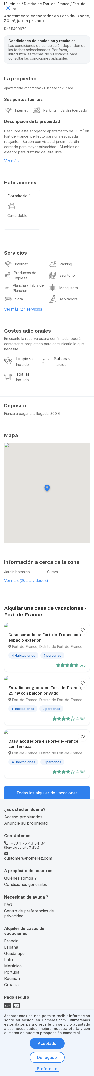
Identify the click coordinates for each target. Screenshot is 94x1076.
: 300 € (54, 413)
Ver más (11, 161)
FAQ (8, 904)
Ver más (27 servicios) (23, 309)
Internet (21, 110)
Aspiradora (69, 299)
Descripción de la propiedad (32, 121)
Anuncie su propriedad (26, 823)
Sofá (19, 299)
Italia (8, 959)
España (11, 947)
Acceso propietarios (23, 816)
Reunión (12, 978)
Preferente (47, 1068)
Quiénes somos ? (20, 878)
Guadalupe (14, 953)
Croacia (11, 984)
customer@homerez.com (28, 858)
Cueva (52, 572)
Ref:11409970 (15, 29)
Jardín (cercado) (75, 110)
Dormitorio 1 (19, 195)
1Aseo (68, 88)
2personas (33, 88)
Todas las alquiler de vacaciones (47, 792)
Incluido (22, 364)
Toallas (23, 374)
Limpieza (24, 358)
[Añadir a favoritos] (82, 630)
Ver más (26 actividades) (26, 580)
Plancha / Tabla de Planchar (28, 288)
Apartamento (13, 88)
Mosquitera (68, 288)
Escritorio (67, 275)
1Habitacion (52, 88)
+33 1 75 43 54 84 (28, 843)
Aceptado (47, 1043)
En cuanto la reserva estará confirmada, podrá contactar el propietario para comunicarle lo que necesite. (44, 343)
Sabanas (62, 358)
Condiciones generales (25, 884)
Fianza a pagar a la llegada (26, 413)
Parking (49, 110)
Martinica (13, 965)
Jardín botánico (17, 572)
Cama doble (17, 215)
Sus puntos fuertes (23, 99)
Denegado (47, 1057)
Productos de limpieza (25, 275)
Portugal (12, 972)
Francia (11, 940)
